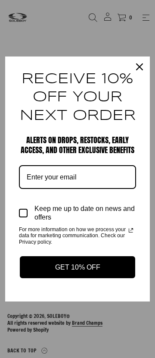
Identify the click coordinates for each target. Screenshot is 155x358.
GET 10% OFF (77, 267)
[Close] (139, 67)
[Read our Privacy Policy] (131, 230)
